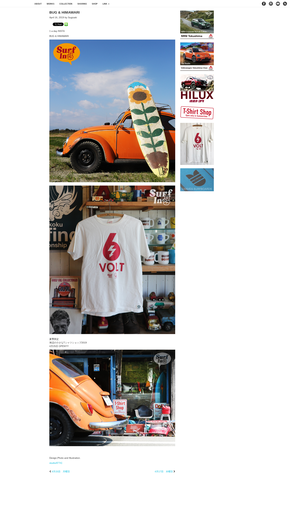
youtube (278, 3)
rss (285, 3)
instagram (271, 3)
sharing (82, 4)
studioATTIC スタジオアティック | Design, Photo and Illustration (16, 3)
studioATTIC (55, 463)
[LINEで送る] (66, 24)
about (38, 4)
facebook (264, 3)
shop (95, 4)
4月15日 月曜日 (61, 471)
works (50, 4)
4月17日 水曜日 (164, 471)
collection (65, 4)
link (105, 4)
